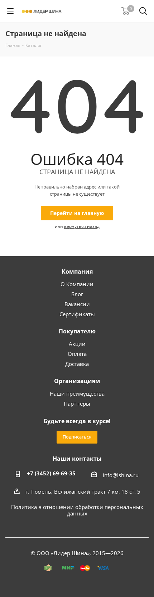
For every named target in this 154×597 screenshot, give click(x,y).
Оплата (77, 353)
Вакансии (77, 304)
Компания (77, 271)
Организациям (77, 381)
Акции (77, 343)
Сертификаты (77, 314)
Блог (77, 294)
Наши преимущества (77, 393)
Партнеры (77, 403)
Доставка (77, 363)
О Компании (77, 284)
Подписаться (77, 437)
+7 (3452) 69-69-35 (51, 473)
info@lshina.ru (121, 475)
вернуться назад (82, 226)
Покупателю (77, 331)
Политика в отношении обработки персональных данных (77, 510)
